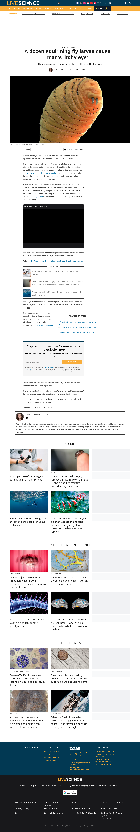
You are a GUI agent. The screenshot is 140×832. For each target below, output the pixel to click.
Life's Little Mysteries (51, 751)
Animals (17, 8)
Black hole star (105, 14)
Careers (19, 813)
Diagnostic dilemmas (51, 757)
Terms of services (49, 367)
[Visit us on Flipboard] (91, 3)
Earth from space (49, 754)
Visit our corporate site (109, 786)
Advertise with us (81, 809)
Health (38, 8)
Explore (89, 8)
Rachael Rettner (62, 70)
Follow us (69, 149)
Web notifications (110, 809)
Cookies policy (50, 809)
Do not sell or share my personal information (111, 815)
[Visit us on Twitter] (81, 3)
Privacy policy (22, 809)
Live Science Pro (122, 14)
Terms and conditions (112, 803)
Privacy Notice (29, 369)
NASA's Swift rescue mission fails (63, 14)
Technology (79, 8)
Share (28, 149)
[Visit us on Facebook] (77, 3)
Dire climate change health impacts (33, 14)
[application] (53, 226)
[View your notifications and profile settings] (125, 3)
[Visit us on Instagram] (84, 3)
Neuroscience (73, 47)
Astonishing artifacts (50, 760)
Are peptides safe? (87, 14)
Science (48, 8)
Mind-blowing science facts (105, 764)
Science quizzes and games (105, 751)
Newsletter (80, 149)
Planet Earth (58, 8)
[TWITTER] (27, 418)
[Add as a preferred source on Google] (70, 792)
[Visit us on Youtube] (88, 3)
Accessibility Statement (26, 803)
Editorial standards (53, 813)
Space (69, 8)
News (90, 70)
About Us (76, 803)
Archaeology (28, 8)
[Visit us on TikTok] (95, 3)
